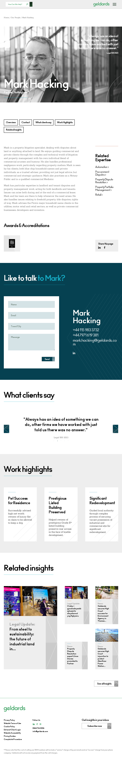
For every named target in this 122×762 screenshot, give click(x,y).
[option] (61, 426)
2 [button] (57, 441)
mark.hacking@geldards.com (95, 342)
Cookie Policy (9, 726)
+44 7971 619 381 (85, 335)
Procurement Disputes (102, 173)
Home (6, 17)
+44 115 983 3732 (86, 330)
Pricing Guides (10, 736)
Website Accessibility (12, 733)
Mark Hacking (28, 17)
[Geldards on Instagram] (40, 724)
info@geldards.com (40, 731)
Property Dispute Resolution (104, 181)
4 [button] (64, 441)
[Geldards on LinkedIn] (99, 247)
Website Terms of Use (12, 723)
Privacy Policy (9, 720)
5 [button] (68, 441)
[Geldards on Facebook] (104, 247)
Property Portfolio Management (104, 188)
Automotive (101, 167)
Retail (98, 194)
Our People (15, 17)
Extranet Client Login (12, 730)
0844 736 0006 (38, 728)
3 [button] (61, 441)
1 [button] (54, 441)
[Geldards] (101, 4)
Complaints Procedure (13, 739)
